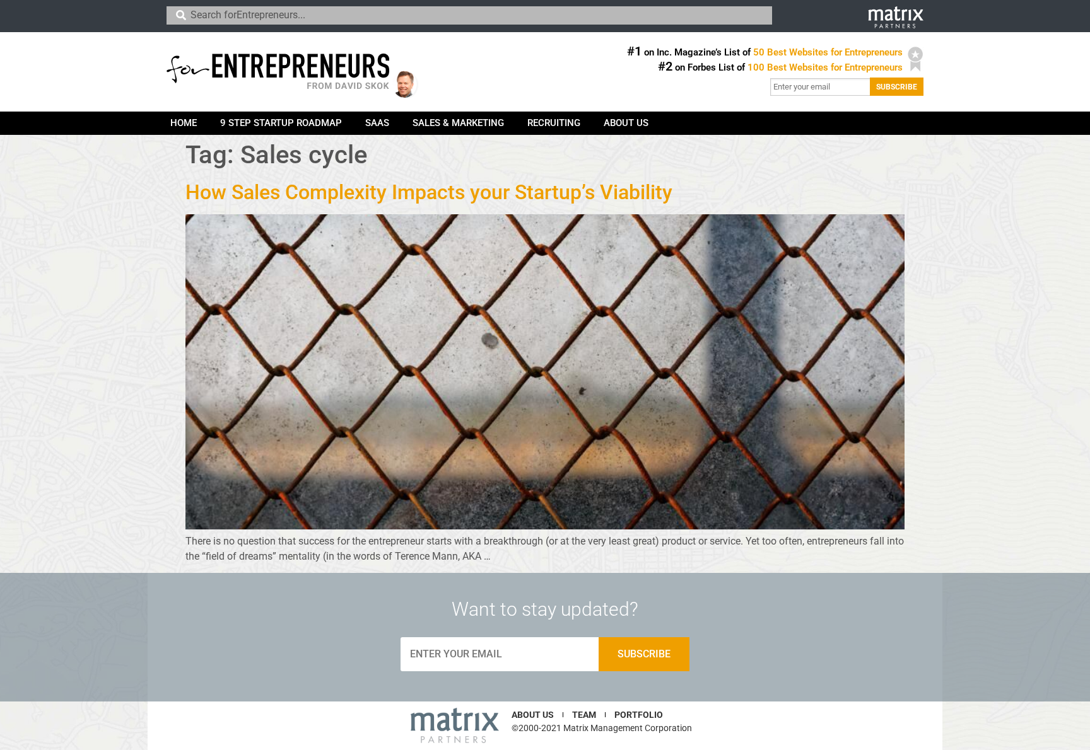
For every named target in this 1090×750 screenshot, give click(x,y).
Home (183, 123)
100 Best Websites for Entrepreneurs (825, 67)
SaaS (377, 123)
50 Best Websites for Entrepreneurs (828, 52)
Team (584, 715)
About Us (626, 123)
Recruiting (553, 123)
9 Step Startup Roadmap (281, 123)
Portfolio (638, 715)
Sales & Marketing (458, 123)
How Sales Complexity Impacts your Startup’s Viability (428, 192)
